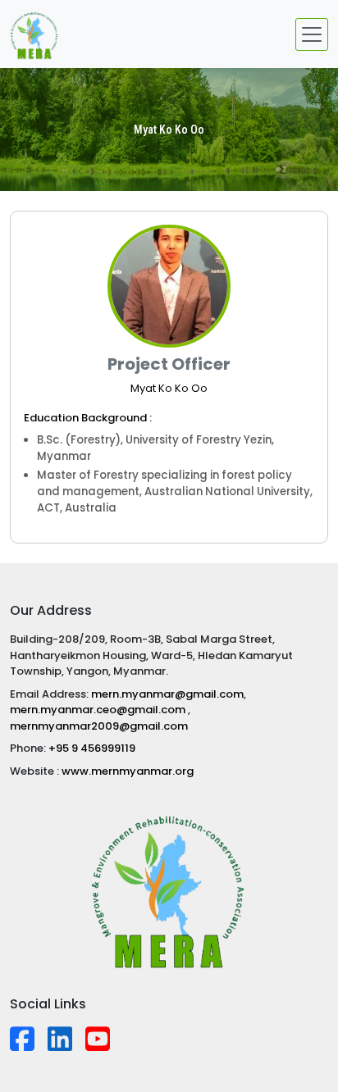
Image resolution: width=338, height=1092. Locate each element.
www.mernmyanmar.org (128, 771)
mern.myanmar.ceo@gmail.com (99, 709)
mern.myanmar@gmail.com (167, 694)
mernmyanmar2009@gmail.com (99, 726)
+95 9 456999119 (91, 748)
